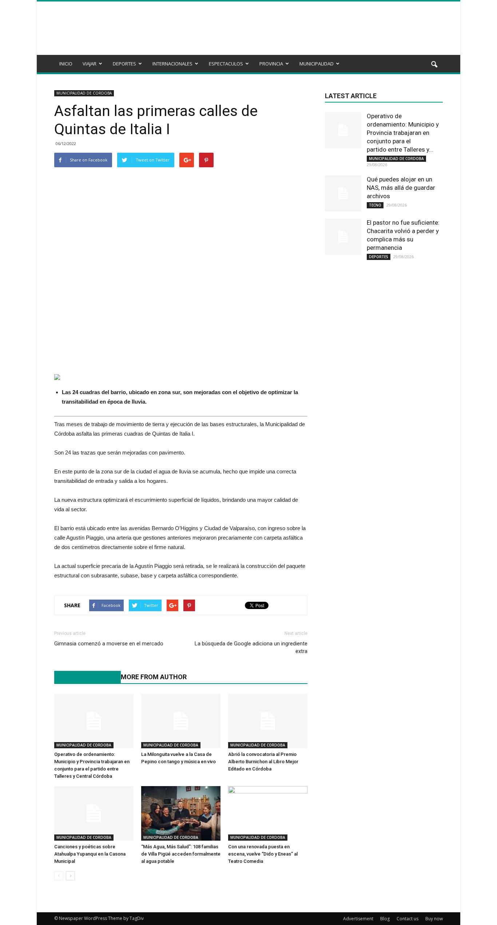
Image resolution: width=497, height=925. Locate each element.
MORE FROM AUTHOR (154, 677)
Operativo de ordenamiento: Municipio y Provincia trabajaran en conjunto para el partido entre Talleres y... (403, 132)
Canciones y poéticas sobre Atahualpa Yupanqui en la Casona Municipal (90, 854)
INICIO (65, 63)
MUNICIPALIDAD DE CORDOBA (84, 93)
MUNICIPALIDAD (316, 63)
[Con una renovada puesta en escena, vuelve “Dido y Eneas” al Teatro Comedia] (267, 813)
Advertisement (358, 919)
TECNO (375, 205)
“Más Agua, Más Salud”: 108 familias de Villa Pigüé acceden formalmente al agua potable (180, 854)
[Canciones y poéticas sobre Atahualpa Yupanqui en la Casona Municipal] (94, 813)
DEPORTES (124, 63)
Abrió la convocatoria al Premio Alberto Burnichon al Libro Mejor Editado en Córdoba (263, 762)
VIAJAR (89, 63)
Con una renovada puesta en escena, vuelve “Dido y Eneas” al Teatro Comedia (263, 854)
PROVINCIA (271, 63)
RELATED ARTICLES (83, 677)
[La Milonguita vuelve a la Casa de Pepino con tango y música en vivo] (180, 721)
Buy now (434, 919)
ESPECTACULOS (226, 63)
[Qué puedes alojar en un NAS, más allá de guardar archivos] (343, 193)
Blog (385, 919)
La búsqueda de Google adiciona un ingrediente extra (251, 647)
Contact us (407, 919)
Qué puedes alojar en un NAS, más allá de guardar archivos (401, 188)
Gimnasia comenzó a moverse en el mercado (108, 643)
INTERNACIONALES (172, 63)
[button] (434, 64)
